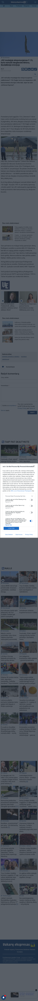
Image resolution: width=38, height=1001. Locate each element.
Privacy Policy (29, 534)
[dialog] (19, 500)
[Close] (34, 466)
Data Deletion (9, 534)
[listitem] (19, 496)
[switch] (31, 500)
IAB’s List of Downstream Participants (21, 491)
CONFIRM (11, 528)
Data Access (19, 534)
